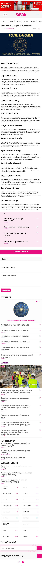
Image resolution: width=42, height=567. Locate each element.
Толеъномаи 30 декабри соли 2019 (16, 242)
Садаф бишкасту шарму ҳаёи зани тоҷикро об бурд (16, 467)
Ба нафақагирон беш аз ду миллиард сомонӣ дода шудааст (17, 356)
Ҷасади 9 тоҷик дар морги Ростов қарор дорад (15, 416)
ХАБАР (4, 21)
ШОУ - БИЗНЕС (33, 21)
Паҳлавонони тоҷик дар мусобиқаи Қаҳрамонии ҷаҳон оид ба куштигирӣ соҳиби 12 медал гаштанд (14, 432)
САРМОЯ (11, 21)
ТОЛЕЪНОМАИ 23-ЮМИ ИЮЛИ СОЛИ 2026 (15, 336)
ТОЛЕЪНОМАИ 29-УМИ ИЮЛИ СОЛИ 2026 (15, 325)
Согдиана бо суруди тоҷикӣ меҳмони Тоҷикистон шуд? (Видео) (14, 481)
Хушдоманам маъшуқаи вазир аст (13, 458)
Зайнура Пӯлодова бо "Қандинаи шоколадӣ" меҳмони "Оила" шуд (16, 474)
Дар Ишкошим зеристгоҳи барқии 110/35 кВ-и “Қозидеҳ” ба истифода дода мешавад (17, 392)
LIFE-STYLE (19, 21)
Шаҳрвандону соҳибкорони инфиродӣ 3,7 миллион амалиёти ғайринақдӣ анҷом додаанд (15, 407)
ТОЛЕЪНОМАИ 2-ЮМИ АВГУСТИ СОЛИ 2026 (15, 342)
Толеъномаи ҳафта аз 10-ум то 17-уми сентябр (16, 220)
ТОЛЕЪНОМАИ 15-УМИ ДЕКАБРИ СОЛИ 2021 (15, 234)
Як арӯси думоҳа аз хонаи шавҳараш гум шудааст (15, 399)
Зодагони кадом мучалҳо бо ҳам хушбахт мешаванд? (15, 452)
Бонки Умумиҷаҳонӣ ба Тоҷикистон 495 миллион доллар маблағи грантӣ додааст (15, 424)
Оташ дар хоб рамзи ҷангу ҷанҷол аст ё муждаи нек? (15, 348)
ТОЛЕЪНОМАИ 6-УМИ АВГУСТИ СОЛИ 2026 (15, 331)
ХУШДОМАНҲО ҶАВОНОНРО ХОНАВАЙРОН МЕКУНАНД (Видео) (15, 445)
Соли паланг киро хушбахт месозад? (16, 227)
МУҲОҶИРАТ (26, 21)
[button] (37, 15)
